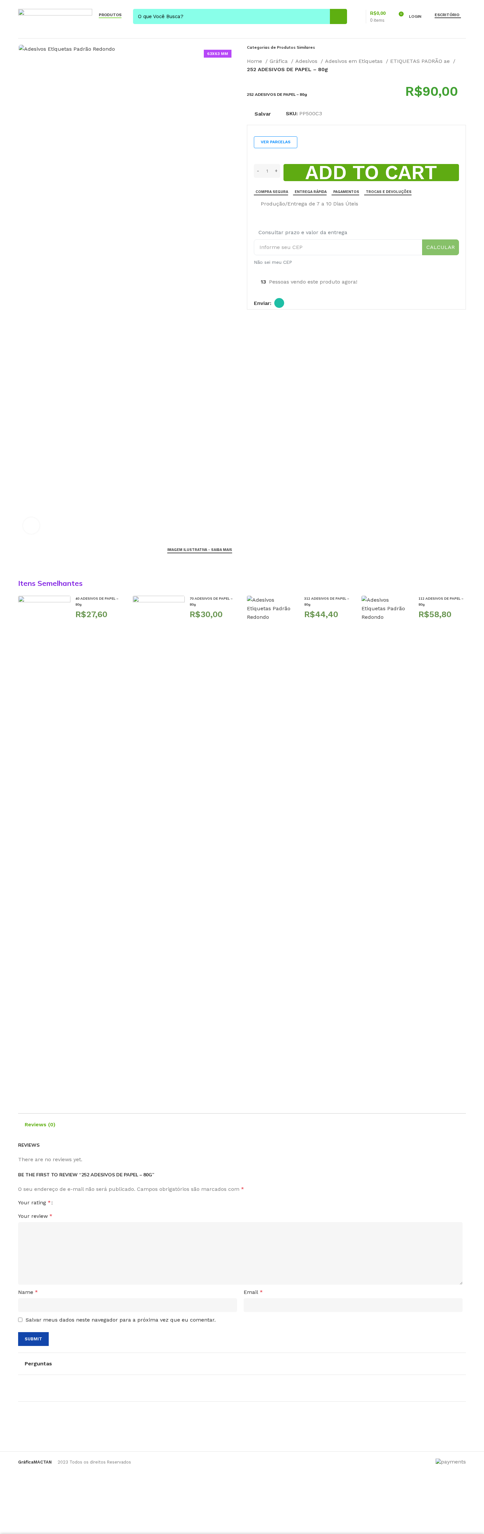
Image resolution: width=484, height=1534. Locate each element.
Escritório (447, 15)
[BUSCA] (338, 16)
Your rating (34, 1202)
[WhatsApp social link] (279, 303)
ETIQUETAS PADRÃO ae (420, 61)
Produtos (110, 15)
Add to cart (371, 172)
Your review (35, 1216)
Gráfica (279, 61)
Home (255, 61)
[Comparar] (256, 204)
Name (28, 1292)
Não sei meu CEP (273, 262)
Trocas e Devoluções (389, 192)
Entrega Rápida (311, 192)
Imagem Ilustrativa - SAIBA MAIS (199, 550)
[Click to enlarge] (31, 525)
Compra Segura (271, 192)
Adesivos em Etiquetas (354, 61)
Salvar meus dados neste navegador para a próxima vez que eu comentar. (121, 1320)
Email (253, 1292)
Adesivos (307, 61)
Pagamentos (346, 192)
